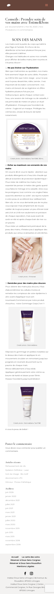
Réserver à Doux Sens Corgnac (25, 560)
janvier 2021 (10, 516)
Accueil (14, 557)
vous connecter (23, 448)
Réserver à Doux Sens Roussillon (25, 563)
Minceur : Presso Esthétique (18, 482)
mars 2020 (10, 524)
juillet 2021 (10, 504)
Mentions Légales (25, 566)
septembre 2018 (13, 544)
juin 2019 (9, 532)
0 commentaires (25, 30)
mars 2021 (10, 512)
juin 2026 (9, 492)
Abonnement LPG (13, 478)
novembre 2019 (12, 528)
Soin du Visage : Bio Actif (16, 474)
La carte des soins (31, 557)
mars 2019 (10, 536)
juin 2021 (9, 508)
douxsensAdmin (16, 27)
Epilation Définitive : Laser (17, 470)
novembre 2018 (12, 540)
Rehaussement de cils (15, 466)
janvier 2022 (10, 496)
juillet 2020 (10, 520)
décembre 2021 (12, 500)
